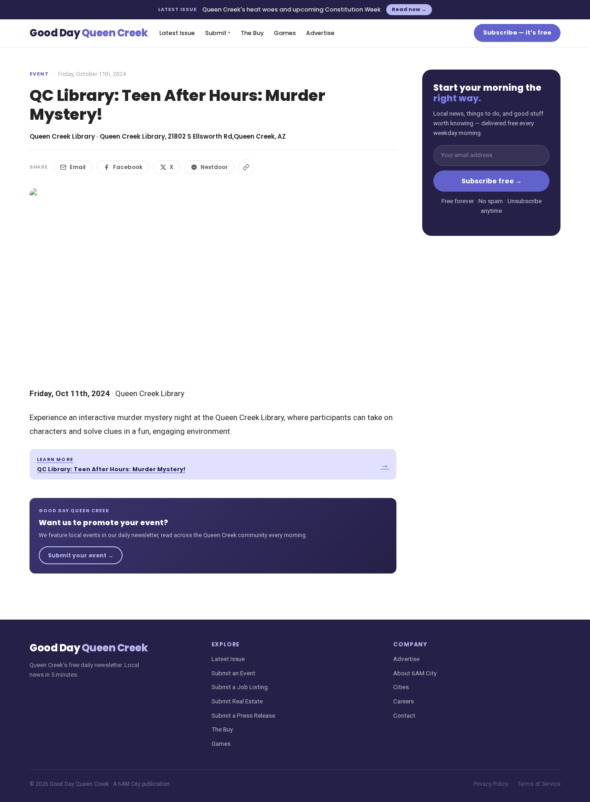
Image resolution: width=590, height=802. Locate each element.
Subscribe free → (491, 181)
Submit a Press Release (243, 715)
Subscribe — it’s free (517, 32)
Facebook (127, 167)
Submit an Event (233, 673)
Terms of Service (539, 784)
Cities (401, 687)
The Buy (252, 33)
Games (285, 33)
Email (78, 167)
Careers (403, 701)
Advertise (320, 33)
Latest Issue (177, 33)
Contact (404, 715)
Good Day (89, 33)
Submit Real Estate (237, 701)
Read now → (409, 9)
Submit (217, 33)
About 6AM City (415, 673)
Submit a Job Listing (240, 687)
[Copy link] (246, 167)
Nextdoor (214, 167)
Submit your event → (80, 555)
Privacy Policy (490, 784)
